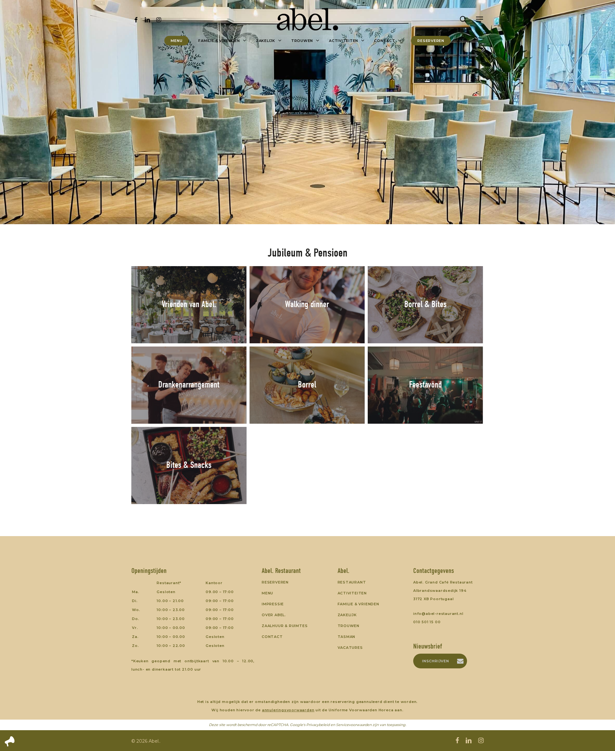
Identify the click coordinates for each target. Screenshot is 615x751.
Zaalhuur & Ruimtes (285, 626)
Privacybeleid (318, 724)
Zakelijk (347, 615)
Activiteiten (352, 593)
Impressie (273, 604)
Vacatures (350, 647)
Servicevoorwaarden (354, 724)
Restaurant (352, 582)
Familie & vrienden (358, 604)
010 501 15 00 (426, 622)
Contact (272, 636)
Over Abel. (274, 615)
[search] (463, 19)
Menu (267, 593)
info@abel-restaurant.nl (438, 613)
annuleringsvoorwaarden (288, 710)
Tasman (347, 636)
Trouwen (349, 626)
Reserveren (275, 582)
